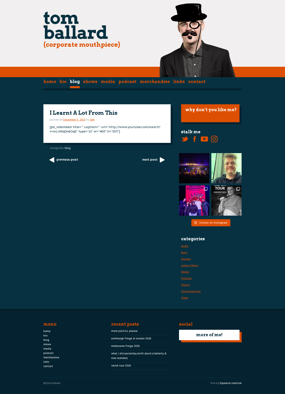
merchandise (155, 81)
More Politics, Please (124, 330)
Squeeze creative (231, 383)
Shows (90, 81)
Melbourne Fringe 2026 (125, 345)
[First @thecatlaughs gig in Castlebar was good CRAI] (194, 168)
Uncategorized (191, 291)
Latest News (189, 265)
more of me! (209, 334)
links (179, 81)
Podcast (127, 81)
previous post (67, 159)
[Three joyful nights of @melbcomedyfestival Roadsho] (194, 200)
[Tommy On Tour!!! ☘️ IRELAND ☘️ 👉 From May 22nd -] (226, 200)
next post (150, 159)
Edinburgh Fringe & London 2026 (131, 338)
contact (197, 81)
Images (186, 259)
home (49, 81)
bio (63, 81)
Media (108, 81)
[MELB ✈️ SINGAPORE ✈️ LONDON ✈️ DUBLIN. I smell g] (226, 168)
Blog (75, 81)
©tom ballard (51, 383)
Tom (92, 119)
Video (184, 298)
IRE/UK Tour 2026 (121, 365)
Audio (184, 246)
